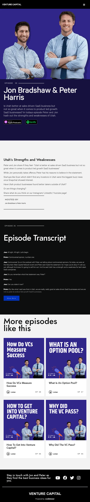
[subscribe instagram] (78, 478)
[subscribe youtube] (58, 478)
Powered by (40, 499)
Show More (11, 298)
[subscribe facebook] (65, 478)
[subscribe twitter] (72, 478)
